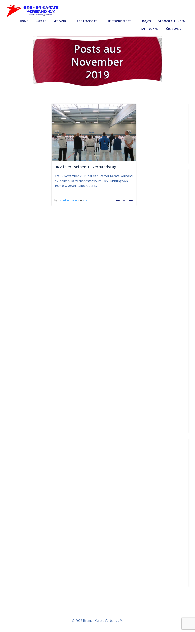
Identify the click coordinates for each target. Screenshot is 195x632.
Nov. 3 (86, 200)
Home (24, 21)
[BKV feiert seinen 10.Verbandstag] (94, 132)
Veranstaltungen (171, 21)
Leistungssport (119, 21)
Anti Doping (150, 29)
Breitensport (87, 21)
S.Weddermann (67, 200)
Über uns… (174, 29)
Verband (60, 21)
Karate (41, 21)
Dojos (146, 21)
